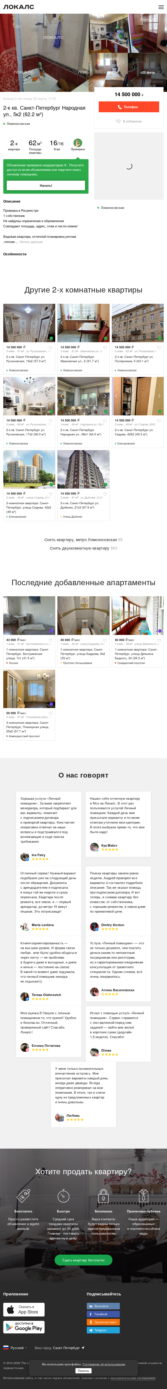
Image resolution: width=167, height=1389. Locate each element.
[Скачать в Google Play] (24, 1327)
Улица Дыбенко (72, 516)
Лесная (13, 663)
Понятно (83, 1371)
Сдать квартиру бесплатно (83, 1260)
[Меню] (161, 7)
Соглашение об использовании (104, 1364)
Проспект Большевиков (77, 663)
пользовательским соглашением (132, 1378)
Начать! (46, 185)
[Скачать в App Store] (24, 1309)
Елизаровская (126, 443)
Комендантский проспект (24, 736)
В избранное (132, 121)
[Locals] (18, 7)
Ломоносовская (18, 370)
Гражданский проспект (131, 663)
